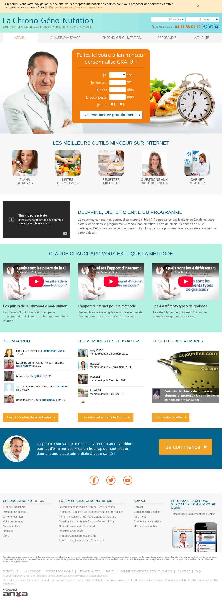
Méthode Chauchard (15, 511)
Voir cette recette (169, 417)
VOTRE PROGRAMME (59, 571)
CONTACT (184, 571)
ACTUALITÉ (201, 38)
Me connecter (207, 19)
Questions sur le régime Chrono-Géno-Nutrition (87, 521)
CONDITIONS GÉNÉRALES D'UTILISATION (146, 571)
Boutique (8, 530)
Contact (138, 507)
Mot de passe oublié (146, 526)
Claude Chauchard (14, 507)
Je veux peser (96, 97)
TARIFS (110, 571)
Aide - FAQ (140, 516)
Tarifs (6, 535)
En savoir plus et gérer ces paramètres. (76, 7)
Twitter (111, 480)
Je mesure (99, 82)
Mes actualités (11, 526)
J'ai (105, 75)
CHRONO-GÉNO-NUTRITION (121, 38)
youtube (128, 480)
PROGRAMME (167, 38)
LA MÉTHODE (32, 571)
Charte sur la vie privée (147, 521)
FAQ (198, 571)
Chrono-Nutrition (13, 516)
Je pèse (101, 90)
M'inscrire (175, 19)
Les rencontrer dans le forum (29, 417)
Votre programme (13, 521)
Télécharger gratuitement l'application (193, 514)
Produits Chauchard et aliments (77, 535)
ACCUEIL (20, 38)
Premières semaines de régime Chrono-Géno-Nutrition (91, 511)
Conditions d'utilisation (147, 511)
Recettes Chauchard (71, 530)
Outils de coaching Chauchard (77, 526)
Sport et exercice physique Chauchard (81, 540)
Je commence (183, 447)
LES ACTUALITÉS (89, 571)
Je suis (102, 104)
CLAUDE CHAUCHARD (66, 38)
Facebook (94, 480)
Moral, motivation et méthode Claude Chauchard (87, 516)
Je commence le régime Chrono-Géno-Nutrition (87, 507)
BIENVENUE (10, 571)
